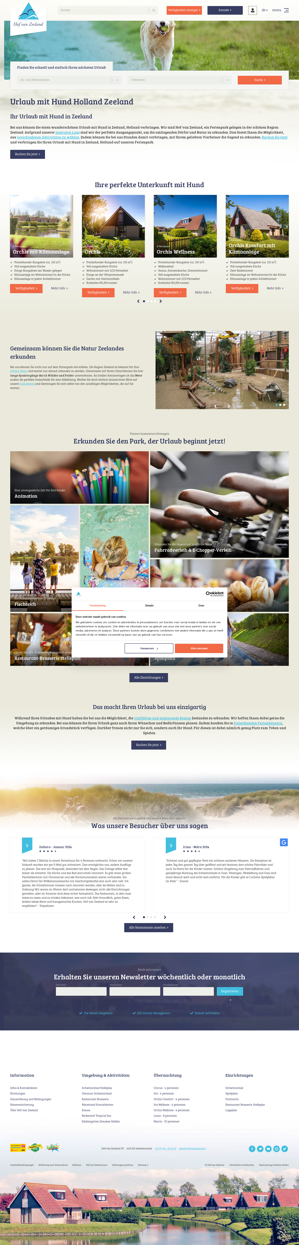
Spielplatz (165, 658)
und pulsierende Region (171, 718)
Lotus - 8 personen (165, 1116)
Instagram (276, 1149)
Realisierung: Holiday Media (274, 1165)
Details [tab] (149, 605)
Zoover (284, 1149)
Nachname (117, 984)
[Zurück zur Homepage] (28, 14)
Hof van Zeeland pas (96, 1165)
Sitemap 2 (143, 1165)
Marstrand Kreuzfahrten (97, 1105)
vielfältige (143, 718)
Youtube (268, 1149)
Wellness (76, 1165)
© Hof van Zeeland (214, 1165)
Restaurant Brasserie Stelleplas (245, 1105)
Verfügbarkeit (25, 288)
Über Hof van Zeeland (24, 1110)
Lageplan (231, 1110)
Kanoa (86, 1110)
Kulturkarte (27, 384)
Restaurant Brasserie (95, 1099)
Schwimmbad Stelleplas (97, 1088)
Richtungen (17, 1093)
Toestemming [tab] (97, 605)
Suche (258, 80)
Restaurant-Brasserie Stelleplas (48, 658)
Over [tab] (201, 605)
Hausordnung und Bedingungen (30, 1099)
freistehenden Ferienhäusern (258, 723)
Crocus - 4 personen (166, 1088)
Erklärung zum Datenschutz (53, 1165)
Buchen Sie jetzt (275, 137)
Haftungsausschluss (122, 1165)
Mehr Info (58, 288)
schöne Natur (19, 371)
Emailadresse (172, 984)
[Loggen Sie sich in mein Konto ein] (252, 10)
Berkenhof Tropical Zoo (96, 1116)
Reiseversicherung (22, 1105)
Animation (26, 496)
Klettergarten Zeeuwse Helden (101, 1121)
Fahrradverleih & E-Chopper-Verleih (193, 550)
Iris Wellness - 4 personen (169, 1105)
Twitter (260, 1149)
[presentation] (143, 301)
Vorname (62, 984)
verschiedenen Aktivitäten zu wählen (48, 137)
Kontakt (224, 10)
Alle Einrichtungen (147, 677)
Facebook (252, 1149)
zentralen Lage (67, 132)
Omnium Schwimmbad (97, 1093)
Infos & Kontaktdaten (23, 1088)
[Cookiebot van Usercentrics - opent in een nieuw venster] (208, 594)
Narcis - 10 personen (166, 1121)
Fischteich (25, 604)
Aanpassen (147, 648)
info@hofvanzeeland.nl (192, 1148)
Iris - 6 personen (164, 1093)
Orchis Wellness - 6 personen (172, 1110)
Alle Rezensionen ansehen (147, 927)
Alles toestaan (199, 648)
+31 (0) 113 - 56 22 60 (165, 1148)
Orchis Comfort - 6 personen (172, 1099)
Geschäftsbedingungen (22, 1165)
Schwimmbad (234, 1088)
